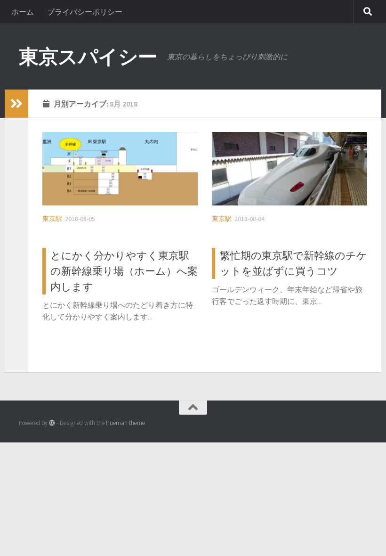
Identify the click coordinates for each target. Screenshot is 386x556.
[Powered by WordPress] (52, 423)
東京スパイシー (88, 56)
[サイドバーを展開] (16, 104)
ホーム (22, 11)
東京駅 (52, 218)
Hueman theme (125, 423)
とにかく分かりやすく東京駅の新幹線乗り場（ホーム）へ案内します (124, 271)
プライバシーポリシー (84, 11)
